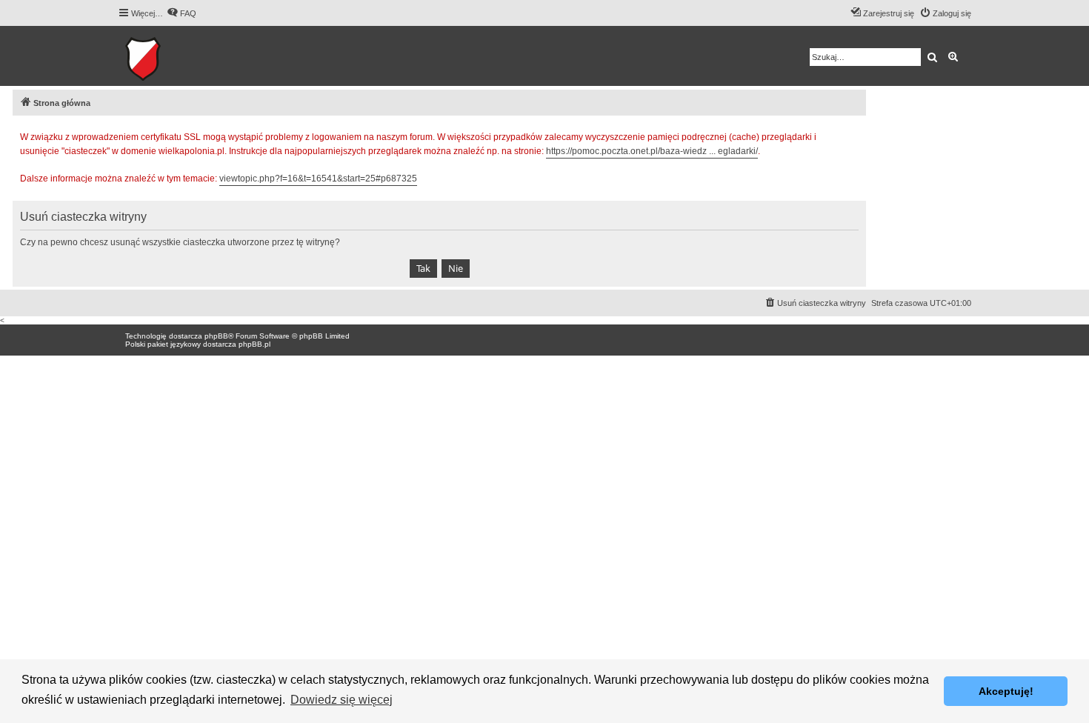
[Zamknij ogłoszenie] (854, 134)
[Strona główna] (188, 56)
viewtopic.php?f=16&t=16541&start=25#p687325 (318, 178)
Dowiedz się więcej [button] (341, 699)
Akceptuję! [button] (1006, 691)
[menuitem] (181, 13)
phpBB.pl (254, 344)
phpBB (216, 336)
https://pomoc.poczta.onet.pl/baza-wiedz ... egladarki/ (652, 151)
